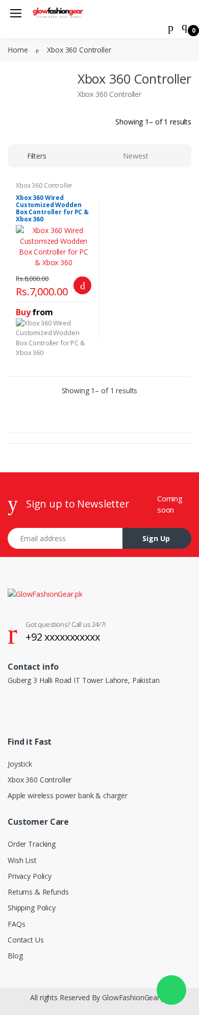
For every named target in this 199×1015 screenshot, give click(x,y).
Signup (138, 201)
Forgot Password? (159, 152)
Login (103, 180)
